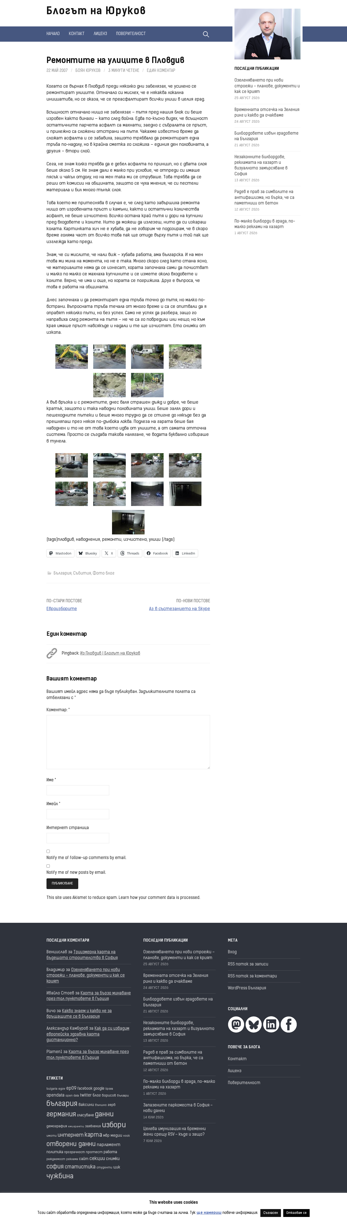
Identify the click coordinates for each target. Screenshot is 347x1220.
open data (72, 1096)
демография (56, 1126)
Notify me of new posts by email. (76, 873)
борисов (109, 1095)
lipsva (109, 1089)
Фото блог (103, 574)
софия (55, 1167)
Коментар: (58, 710)
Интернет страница (67, 828)
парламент (108, 1145)
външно (101, 1105)
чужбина (59, 1176)
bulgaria (51, 1089)
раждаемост (55, 1159)
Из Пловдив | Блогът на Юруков (110, 654)
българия (61, 1104)
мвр (106, 1136)
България (62, 574)
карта (93, 1135)
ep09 (71, 1088)
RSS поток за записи (248, 964)
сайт (83, 1159)
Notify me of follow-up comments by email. (86, 858)
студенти (104, 1167)
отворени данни (71, 1144)
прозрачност (74, 1152)
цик (116, 1167)
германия (61, 1114)
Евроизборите (61, 609)
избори (114, 1125)
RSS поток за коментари (252, 976)
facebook (84, 1089)
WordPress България (247, 988)
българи (123, 1095)
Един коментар (161, 71)
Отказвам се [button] (296, 1213)
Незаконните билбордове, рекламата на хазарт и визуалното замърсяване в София (178, 1029)
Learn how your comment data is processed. (159, 898)
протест (94, 1152)
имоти (51, 1136)
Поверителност (131, 34)
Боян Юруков (88, 71)
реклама (72, 1159)
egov (61, 1088)
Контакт (77, 34)
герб (112, 1105)
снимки (113, 1159)
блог (97, 1096)
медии (116, 1136)
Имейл (53, 804)
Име (51, 780)
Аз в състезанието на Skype (179, 609)
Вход (232, 952)
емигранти (76, 1126)
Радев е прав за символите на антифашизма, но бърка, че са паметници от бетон (264, 197)
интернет (71, 1135)
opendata (55, 1095)
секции (97, 1158)
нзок (126, 1136)
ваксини (86, 1105)
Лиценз (100, 34)
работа (110, 1152)
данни (104, 1114)
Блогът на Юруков (96, 12)
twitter (86, 1096)
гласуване (85, 1115)
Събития (82, 574)
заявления (93, 1126)
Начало (53, 34)
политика (54, 1152)
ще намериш (209, 1213)
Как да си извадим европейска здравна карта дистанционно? (87, 1034)
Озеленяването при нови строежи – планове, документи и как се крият (267, 86)
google (98, 1089)
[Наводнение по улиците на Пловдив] (71, 465)
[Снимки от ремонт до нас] (71, 357)
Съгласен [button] (270, 1213)
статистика (80, 1167)
